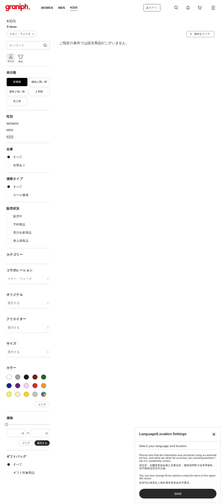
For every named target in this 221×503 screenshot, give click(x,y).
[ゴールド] (26, 394)
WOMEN (12, 123)
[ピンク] (26, 385)
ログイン (153, 7)
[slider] (6, 424)
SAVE (178, 493)
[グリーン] (43, 377)
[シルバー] (35, 394)
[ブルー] (9, 385)
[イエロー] (9, 394)
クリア (42, 404)
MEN (9, 130)
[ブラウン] (35, 377)
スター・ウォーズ (20, 278)
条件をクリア (202, 34)
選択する (14, 303)
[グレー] (17, 377)
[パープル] (17, 385)
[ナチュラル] (17, 394)
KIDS (9, 136)
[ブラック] (26, 377)
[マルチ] (43, 394)
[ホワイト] (9, 377)
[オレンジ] (43, 385)
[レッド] (35, 385)
